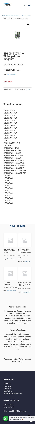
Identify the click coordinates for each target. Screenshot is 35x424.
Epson (28, 16)
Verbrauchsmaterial (12, 16)
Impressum (7, 389)
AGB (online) (8, 391)
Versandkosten (11, 74)
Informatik (7, 383)
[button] (28, 24)
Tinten (22, 16)
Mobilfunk (7, 386)
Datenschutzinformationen (13, 394)
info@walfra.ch (9, 407)
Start (3, 16)
